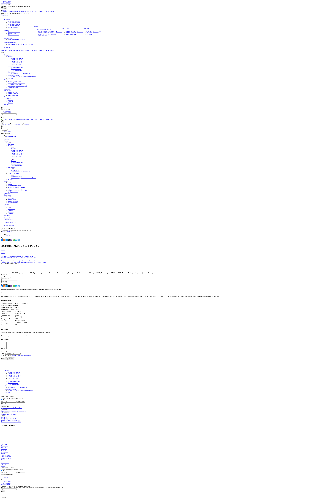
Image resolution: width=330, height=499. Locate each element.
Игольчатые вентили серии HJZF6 (11, 420)
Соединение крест (16, 62)
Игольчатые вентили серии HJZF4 (11, 422)
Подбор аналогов (13, 87)
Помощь (3, 453)
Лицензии (10, 101)
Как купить (7, 90)
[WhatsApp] (14, 240)
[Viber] (11, 240)
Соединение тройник (17, 61)
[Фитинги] (18, 18)
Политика (10, 103)
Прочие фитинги (16, 64)
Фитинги (11, 56)
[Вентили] (18, 29)
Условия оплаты (12, 92)
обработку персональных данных (21, 355)
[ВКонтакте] (2, 240)
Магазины (7, 96)
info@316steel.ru (7, 231)
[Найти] (1, 116)
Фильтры (10, 78)
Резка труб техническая (14, 81)
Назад (9, 142)
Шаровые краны (16, 69)
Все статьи (4, 417)
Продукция (7, 55)
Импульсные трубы (14, 75)
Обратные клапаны (16, 70)
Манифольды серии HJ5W (8, 418)
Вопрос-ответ (5, 463)
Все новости (4, 405)
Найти (2, 491)
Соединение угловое (17, 59)
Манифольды (12, 72)
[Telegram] (19, 240)
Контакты (7, 104)
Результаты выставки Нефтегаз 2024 (11, 408)
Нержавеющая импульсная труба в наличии (13, 411)
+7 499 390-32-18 (6, 1)
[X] (9, 240)
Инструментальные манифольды (20, 73)
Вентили (10, 66)
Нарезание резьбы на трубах (16, 84)
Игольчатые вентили (17, 67)
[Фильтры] (18, 46)
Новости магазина (7, 400)
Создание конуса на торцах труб (17, 86)
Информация (4, 452)
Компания (4, 444)
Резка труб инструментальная (16, 83)
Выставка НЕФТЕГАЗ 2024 (9, 414)
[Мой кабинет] (1, 108)
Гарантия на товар (13, 95)
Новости (10, 100)
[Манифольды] (18, 36)
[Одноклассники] (4, 240)
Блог (2, 461)
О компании (7, 98)
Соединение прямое (17, 58)
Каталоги (7, 89)
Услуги (6, 79)
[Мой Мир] (7, 240)
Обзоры (3, 466)
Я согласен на (17, 355)
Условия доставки (13, 93)
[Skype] (16, 240)
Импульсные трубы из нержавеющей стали (23, 76)
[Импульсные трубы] (18, 41)
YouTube (8, 235)
